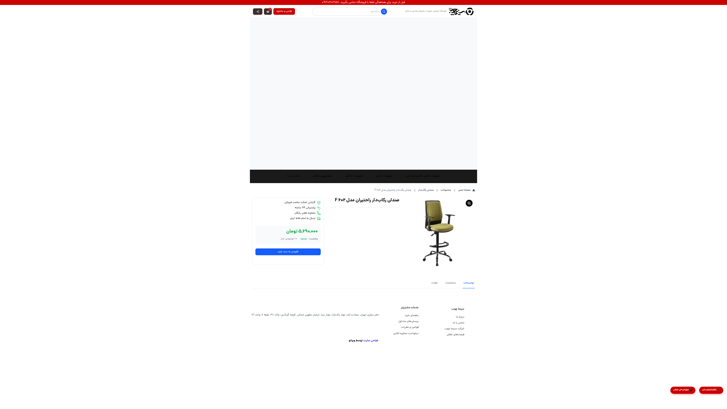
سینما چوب (458, 309)
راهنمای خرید (412, 316)
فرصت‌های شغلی (455, 335)
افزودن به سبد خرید (288, 252)
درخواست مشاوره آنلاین (406, 334)
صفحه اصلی (464, 190)
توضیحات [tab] (468, 283)
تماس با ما (458, 323)
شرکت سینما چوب (454, 329)
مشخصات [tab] (450, 283)
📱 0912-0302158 (682, 390)
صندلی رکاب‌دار (426, 190)
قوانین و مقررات (410, 327)
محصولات (446, 190)
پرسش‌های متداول (408, 321)
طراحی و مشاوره (284, 11)
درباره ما (460, 317)
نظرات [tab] (434, 283)
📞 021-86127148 (711, 390)
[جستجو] (384, 12)
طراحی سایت (370, 340)
